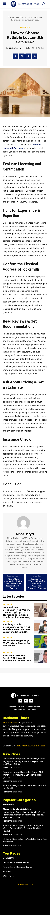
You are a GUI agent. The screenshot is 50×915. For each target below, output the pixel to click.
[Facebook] (15, 56)
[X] (22, 56)
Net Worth (21, 17)
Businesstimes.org (25, 884)
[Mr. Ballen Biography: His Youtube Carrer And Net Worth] (40, 641)
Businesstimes (11, 722)
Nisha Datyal (15, 48)
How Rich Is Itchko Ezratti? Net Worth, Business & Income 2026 (17, 658)
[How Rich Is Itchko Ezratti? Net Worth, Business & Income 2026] (40, 656)
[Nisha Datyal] (25, 523)
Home (11, 17)
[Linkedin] (26, 701)
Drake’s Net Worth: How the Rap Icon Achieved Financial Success (37, 583)
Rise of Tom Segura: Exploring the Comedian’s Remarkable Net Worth (13, 583)
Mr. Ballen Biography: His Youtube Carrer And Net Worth (17, 643)
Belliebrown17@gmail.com (31, 745)
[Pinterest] (28, 56)
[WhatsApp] (34, 56)
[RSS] (31, 701)
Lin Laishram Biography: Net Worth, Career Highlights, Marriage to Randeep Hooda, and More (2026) (16, 612)
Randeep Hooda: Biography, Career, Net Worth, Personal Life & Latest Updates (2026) (16, 628)
